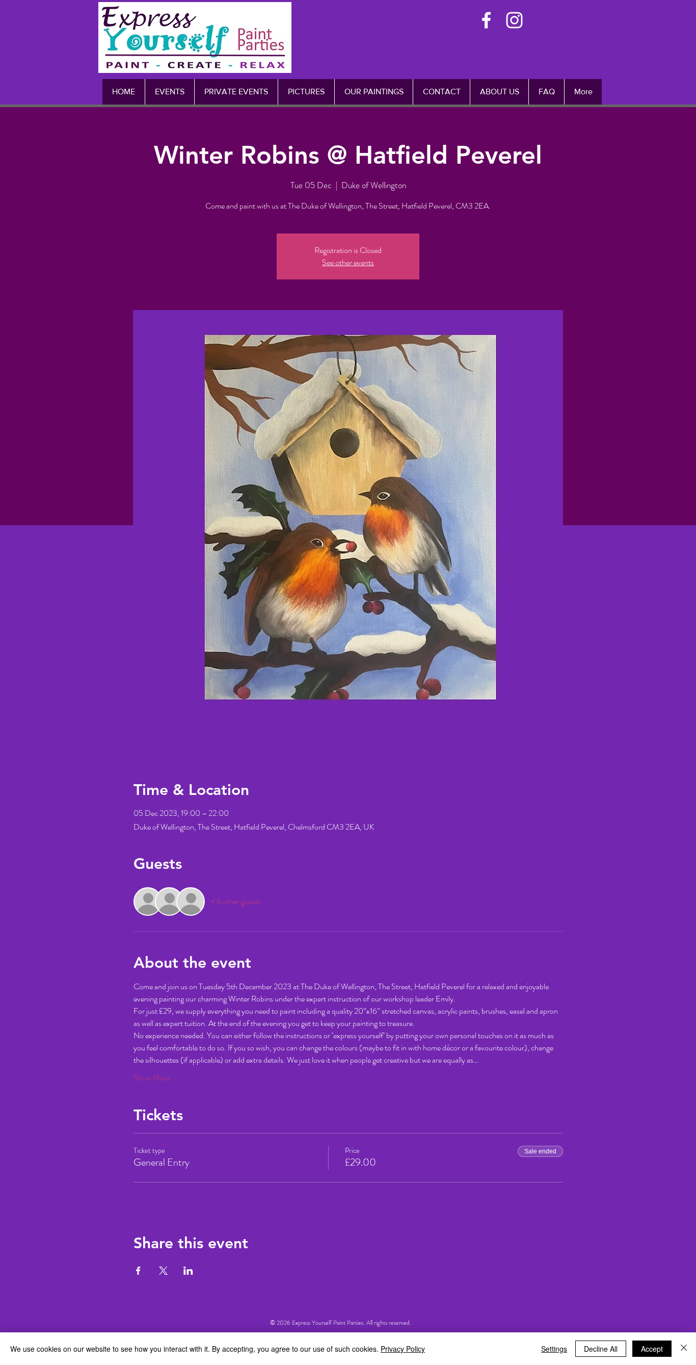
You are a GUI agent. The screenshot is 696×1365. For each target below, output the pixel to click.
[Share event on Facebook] (138, 1271)
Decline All (601, 1349)
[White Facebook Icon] (486, 20)
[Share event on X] (163, 1271)
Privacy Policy (403, 1349)
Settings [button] (554, 1349)
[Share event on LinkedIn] (188, 1271)
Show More (151, 1078)
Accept (652, 1349)
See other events (348, 262)
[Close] (684, 1349)
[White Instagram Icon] (514, 20)
